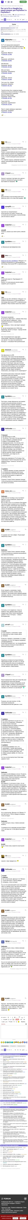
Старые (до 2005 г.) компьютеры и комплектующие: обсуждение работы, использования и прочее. (14, 1077)
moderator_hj (13, 25)
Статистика (7, 1209)
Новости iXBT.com (5, 1107)
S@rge (7, 941)
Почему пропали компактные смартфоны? (12, 1069)
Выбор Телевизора (7, 1090)
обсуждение (6, 16)
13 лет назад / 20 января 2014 (12, 143)
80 (9, 19)
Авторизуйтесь (5, 1046)
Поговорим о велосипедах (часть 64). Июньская (13, 1083)
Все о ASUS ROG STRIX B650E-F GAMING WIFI (13, 1102)
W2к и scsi (5, 1152)
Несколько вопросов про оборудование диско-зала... (15, 1161)
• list (21, 1019)
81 (11, 19)
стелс (18, 16)
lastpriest (8, 225)
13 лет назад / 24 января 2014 (13, 293)
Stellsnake (8, 428)
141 (18, 25)
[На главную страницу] (2, 2)
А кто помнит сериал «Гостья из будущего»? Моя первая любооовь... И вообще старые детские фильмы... (13, 1157)
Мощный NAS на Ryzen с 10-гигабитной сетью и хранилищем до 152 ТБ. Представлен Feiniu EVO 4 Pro (14, 1114)
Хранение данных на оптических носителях (12, 1080)
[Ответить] (23, 39)
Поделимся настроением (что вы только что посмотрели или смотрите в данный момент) (13, 1071)
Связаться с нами (5, 1207)
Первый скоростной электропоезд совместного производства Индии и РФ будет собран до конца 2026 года (15, 1136)
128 (15, 19)
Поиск (24, 1207)
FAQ (3, 1209)
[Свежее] (8, 2)
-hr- (14, 1021)
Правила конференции (16, 1207)
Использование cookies (7, 1210)
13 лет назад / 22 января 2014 (13, 191)
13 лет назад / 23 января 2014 (12, 274)
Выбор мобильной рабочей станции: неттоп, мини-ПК (15, 1063)
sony (2, 16)
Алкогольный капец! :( (8, 1088)
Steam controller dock (8, 1104)
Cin (6, 142)
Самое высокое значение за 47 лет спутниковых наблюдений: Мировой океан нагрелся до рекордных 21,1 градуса (15, 1120)
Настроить (23, 1218)
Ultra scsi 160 (6, 1150)
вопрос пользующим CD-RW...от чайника (12, 1154)
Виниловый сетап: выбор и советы (10, 1093)
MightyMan (8, 40)
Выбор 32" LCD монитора (8, 1095)
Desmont (8, 350)
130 (20, 19)
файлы (23, 1021)
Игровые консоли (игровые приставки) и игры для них (12, 5)
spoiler (5, 1019)
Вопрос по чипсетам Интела (9, 1159)
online (15, 14)
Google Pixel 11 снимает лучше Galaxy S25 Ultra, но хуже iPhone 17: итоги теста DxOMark (15, 1127)
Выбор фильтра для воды (8, 1092)
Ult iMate (9, 14)
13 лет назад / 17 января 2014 (12, 41)
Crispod (7, 173)
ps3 (24, 14)
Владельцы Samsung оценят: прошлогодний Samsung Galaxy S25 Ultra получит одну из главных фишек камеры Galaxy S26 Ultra (15, 1110)
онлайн (11, 16)
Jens (6, 255)
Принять (15, 1218)
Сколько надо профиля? (8, 1073)
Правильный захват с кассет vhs (10, 1085)
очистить (3, 1024)
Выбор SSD (5, 1075)
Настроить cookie (18, 1210)
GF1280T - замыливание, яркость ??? (11, 1149)
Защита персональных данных (9, 1212)
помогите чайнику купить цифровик (11, 1164)
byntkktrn (8, 241)
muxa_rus (8, 491)
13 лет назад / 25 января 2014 (13, 398)
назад (2, 19)
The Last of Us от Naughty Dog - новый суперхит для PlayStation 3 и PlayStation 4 (14, 10)
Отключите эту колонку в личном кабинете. (10, 1168)
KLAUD (7, 530)
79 (7, 19)
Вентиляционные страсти (8, 1166)
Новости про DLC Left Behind (9, 261)
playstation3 (20, 14)
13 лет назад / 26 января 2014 (12, 806)
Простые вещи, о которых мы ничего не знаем (13, 1061)
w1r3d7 (7, 625)
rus (16, 1021)
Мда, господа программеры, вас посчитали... (13, 1147)
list (24, 1019)
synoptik (8, 206)
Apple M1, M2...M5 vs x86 (8, 1087)
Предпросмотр (21, 1046)
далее (23, 19)
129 (17, 19)
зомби (14, 16)
